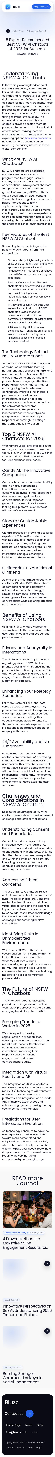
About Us (10, 1447)
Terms (30, 1447)
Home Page (13, 1425)
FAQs (40, 1425)
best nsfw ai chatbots (38, 138)
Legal (38, 1447)
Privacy (20, 1447)
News (28, 1425)
